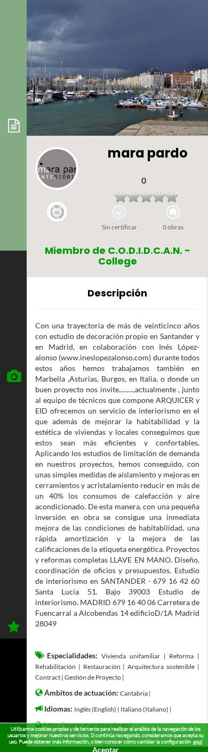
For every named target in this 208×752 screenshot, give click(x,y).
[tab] (13, 125)
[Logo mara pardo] (57, 168)
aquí (197, 741)
